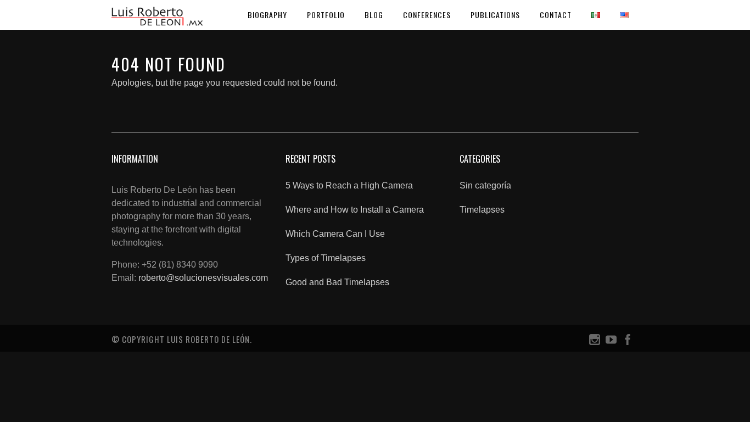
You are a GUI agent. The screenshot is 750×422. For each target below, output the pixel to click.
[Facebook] (627, 342)
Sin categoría (485, 185)
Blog (374, 14)
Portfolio (326, 14)
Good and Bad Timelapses (337, 282)
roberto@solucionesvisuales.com (203, 277)
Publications (495, 14)
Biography (267, 14)
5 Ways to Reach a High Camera (349, 185)
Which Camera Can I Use (335, 233)
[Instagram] (594, 342)
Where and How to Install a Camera (355, 209)
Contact (556, 14)
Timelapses (482, 209)
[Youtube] (611, 342)
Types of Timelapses (326, 258)
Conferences (427, 14)
